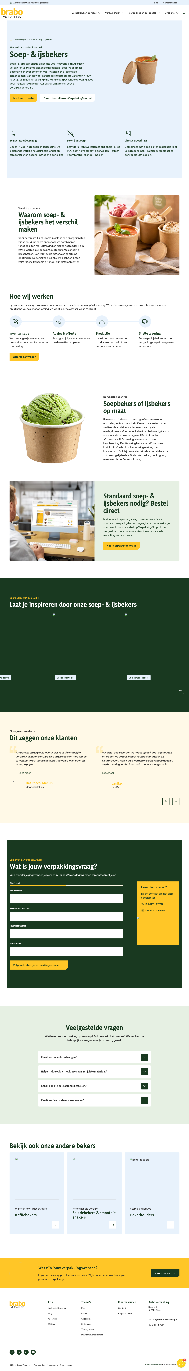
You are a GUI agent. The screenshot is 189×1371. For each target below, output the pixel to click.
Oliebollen (85, 1318)
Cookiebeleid (66, 1365)
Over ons (170, 12)
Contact (122, 1308)
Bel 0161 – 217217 (154, 904)
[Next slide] (175, 801)
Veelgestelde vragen (57, 1308)
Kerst (83, 1308)
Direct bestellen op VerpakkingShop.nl (68, 98)
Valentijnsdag (87, 1329)
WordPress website (153, 1364)
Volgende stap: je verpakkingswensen (36, 965)
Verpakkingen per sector (142, 12)
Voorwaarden (39, 1365)
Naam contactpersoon (20, 908)
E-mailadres (15, 943)
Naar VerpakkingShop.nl (122, 545)
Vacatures (52, 1318)
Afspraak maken (125, 1313)
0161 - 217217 (158, 1325)
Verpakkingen (112, 12)
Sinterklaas (86, 1324)
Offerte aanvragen (24, 356)
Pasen (84, 1313)
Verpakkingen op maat (84, 12)
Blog (156, 2)
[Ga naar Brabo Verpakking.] (11, 39)
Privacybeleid (52, 1365)
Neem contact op (165, 1273)
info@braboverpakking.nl (164, 1319)
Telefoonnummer (18, 925)
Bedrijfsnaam (16, 890)
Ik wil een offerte (23, 98)
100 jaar (51, 1324)
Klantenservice (170, 2)
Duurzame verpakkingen (92, 1334)
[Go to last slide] (165, 801)
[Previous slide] (180, 690)
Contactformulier (155, 910)
